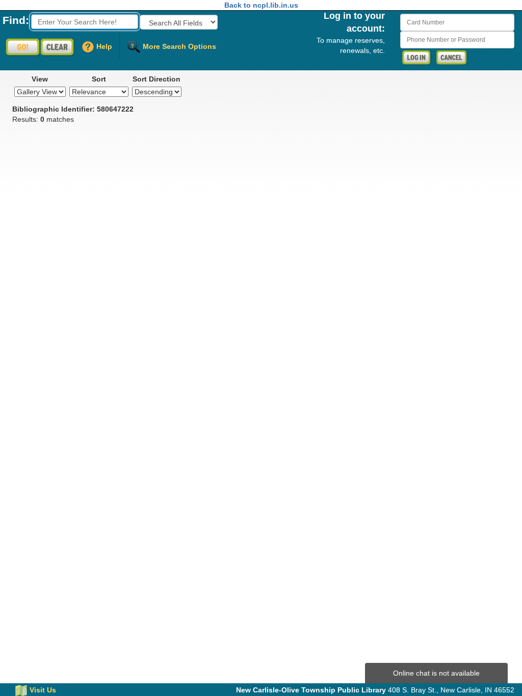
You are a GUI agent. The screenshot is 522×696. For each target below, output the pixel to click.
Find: (16, 20)
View (40, 79)
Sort (99, 79)
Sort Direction (156, 79)
